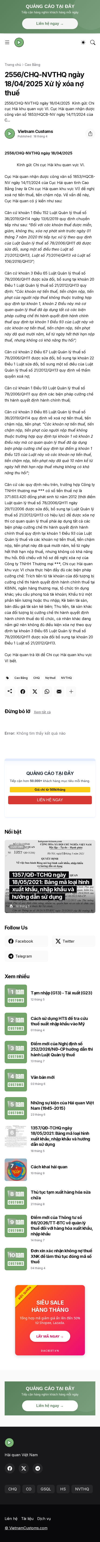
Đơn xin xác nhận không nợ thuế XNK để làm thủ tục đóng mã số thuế (61, 1256)
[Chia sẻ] (90, 133)
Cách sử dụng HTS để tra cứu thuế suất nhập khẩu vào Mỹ (59, 1021)
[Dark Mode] (83, 42)
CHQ (36, 678)
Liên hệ (11, 1518)
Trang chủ (13, 65)
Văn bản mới (42, 1077)
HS (63, 1489)
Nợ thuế (50, 678)
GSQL (46, 1489)
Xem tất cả (42, 712)
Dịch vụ (44, 1518)
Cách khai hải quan (49, 1166)
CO (28, 1489)
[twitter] (24, 1468)
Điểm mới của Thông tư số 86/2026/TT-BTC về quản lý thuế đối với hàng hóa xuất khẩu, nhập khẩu (62, 1225)
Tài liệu (27, 1518)
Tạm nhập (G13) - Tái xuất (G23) (61, 992)
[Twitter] (35, 691)
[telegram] (38, 1468)
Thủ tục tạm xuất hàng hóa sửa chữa (61, 1195)
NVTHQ (66, 678)
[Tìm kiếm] (93, 42)
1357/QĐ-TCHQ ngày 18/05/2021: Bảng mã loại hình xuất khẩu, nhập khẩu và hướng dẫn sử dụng (60, 1136)
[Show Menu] (7, 42)
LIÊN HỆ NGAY (50, 800)
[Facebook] (23, 691)
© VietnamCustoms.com (26, 1528)
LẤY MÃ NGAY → (50, 1336)
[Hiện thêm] (71, 691)
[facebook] (10, 1468)
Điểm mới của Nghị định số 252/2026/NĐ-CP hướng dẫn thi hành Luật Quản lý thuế (62, 1049)
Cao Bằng (32, 65)
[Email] (59, 691)
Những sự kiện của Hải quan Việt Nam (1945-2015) (62, 1105)
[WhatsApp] (47, 691)
